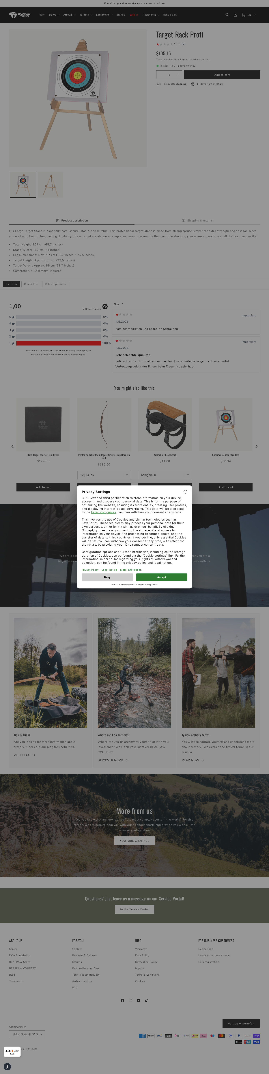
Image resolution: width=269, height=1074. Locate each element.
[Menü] (18, 1049)
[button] (7, 1066)
